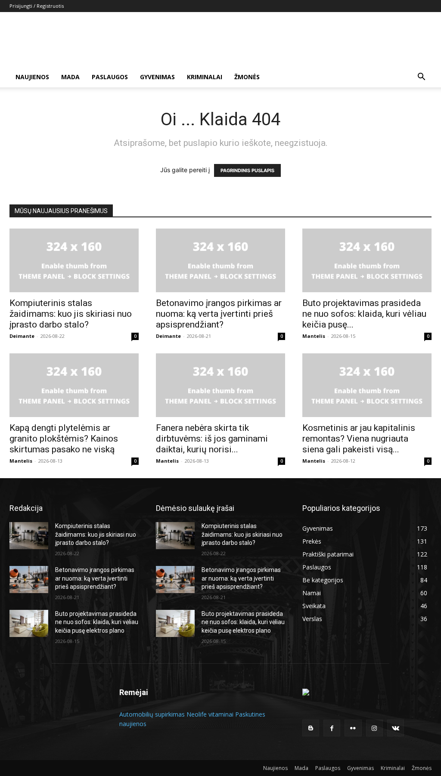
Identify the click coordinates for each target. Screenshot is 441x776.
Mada (70, 77)
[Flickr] (353, 728)
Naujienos (32, 77)
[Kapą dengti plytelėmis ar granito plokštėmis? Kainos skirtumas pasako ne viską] (74, 385)
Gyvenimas (157, 77)
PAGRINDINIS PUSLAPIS (247, 170)
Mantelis (313, 336)
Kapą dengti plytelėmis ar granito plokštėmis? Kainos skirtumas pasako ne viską (63, 438)
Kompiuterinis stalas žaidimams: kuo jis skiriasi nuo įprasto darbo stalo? (70, 314)
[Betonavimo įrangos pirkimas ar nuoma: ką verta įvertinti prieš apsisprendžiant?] (220, 260)
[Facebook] (331, 728)
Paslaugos (110, 77)
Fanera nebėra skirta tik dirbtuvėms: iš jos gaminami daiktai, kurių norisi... (212, 438)
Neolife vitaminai (209, 714)
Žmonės (247, 77)
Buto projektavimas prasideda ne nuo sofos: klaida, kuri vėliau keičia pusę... (364, 314)
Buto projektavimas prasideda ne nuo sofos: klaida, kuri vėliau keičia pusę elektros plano (96, 622)
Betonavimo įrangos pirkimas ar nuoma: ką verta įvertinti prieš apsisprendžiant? (219, 314)
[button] (421, 78)
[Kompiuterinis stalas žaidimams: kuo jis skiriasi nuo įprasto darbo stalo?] (74, 260)
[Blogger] (310, 728)
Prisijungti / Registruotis (36, 6)
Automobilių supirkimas (152, 714)
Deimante (21, 336)
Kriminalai (204, 77)
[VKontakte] (395, 728)
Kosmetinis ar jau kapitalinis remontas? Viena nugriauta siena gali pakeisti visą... (358, 438)
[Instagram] (374, 728)
